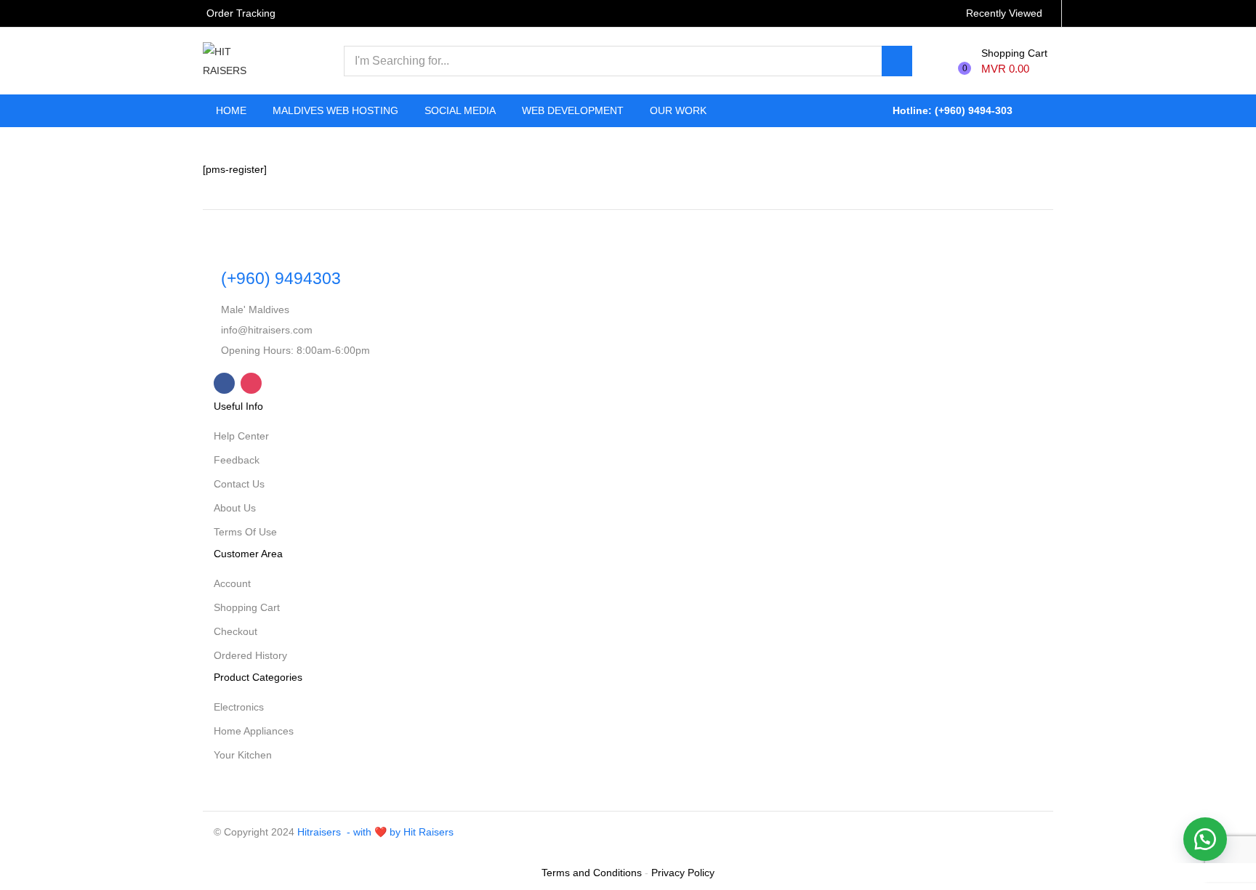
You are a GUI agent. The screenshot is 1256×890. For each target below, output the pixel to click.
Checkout (235, 631)
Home (231, 110)
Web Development (573, 110)
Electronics (239, 707)
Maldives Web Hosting (335, 110)
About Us (235, 508)
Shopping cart (247, 607)
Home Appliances (254, 731)
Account (232, 583)
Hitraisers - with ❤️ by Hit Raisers (375, 832)
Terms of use (245, 532)
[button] (1006, 61)
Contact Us (239, 484)
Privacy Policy (682, 872)
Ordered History (250, 655)
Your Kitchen (243, 755)
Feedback (236, 460)
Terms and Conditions (592, 872)
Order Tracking (240, 13)
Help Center (241, 436)
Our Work (678, 110)
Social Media (460, 110)
